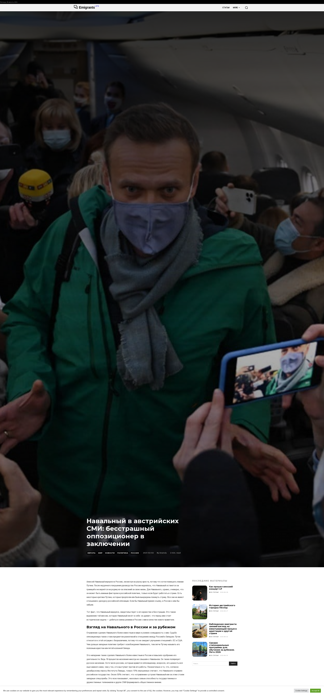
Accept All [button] (315, 691)
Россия (135, 553)
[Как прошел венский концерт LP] (199, 593)
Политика (122, 553)
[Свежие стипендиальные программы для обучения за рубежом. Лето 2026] (199, 649)
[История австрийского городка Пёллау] (199, 611)
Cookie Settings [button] (301, 691)
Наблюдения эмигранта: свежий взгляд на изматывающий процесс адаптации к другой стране (223, 629)
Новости (110, 553)
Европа (92, 553)
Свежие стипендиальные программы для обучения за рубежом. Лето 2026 (222, 647)
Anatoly (163, 553)
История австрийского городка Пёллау (222, 606)
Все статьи (214, 592)
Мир (100, 553)
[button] (246, 7)
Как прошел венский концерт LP (221, 587)
